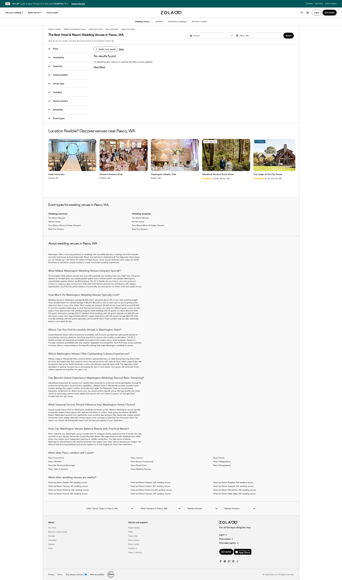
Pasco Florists (218, 458)
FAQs (130, 532)
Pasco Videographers (222, 461)
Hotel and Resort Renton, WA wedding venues (68, 494)
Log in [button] (316, 13)
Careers (51, 544)
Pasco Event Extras (56, 458)
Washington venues (95, 29)
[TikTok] (237, 562)
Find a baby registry (227, 543)
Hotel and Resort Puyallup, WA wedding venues (233, 482)
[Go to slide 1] (68, 169)
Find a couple (52, 13)
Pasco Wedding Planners (141, 469)
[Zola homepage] (171, 12)
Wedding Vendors (54, 29)
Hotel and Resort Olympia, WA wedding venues (151, 494)
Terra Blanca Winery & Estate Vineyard (64, 225)
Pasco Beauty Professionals (142, 461)
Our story (52, 528)
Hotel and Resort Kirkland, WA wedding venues (150, 482)
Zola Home (319, 4)
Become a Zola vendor (57, 532)
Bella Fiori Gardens (56, 229)
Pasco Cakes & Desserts (58, 469)
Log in (221, 535)
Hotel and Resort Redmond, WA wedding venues (151, 490)
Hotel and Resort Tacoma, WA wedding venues (68, 486)
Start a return (133, 540)
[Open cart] (308, 13)
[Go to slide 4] (74, 169)
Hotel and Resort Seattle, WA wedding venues (67, 482)
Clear (121, 49)
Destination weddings (177, 21)
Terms (66, 4)
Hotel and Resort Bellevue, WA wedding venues (68, 490)
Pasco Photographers (222, 465)
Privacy (51, 574)
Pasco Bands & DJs (139, 465)
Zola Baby (309, 4)
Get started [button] (329, 13)
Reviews (51, 536)
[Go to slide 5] (76, 169)
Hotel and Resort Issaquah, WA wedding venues (233, 486)
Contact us (132, 548)
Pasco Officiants (55, 461)
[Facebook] (220, 562)
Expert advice (34, 13)
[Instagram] (233, 562)
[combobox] (258, 36)
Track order (133, 536)
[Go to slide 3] (72, 169)
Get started (226, 552)
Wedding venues (142, 21)
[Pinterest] (225, 562)
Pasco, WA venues (111, 29)
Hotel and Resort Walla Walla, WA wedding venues (234, 494)
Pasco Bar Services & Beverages (61, 465)
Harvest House (54, 222)
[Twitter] (229, 562)
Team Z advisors (135, 552)
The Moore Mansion (56, 218)
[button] (232, 35)
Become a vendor (199, 21)
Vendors (158, 21)
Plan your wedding (13, 13)
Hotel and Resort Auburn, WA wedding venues (150, 486)
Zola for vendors (331, 4)
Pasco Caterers (137, 458)
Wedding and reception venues (75, 29)
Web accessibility (97, 574)
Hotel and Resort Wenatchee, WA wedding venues (234, 490)
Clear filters (99, 67)
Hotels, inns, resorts (128, 29)
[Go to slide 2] (70, 169)
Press (50, 548)
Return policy (133, 544)
